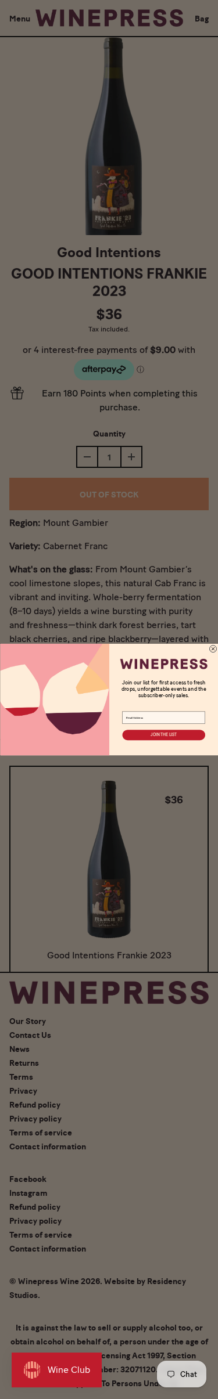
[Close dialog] (212, 649)
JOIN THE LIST (164, 735)
